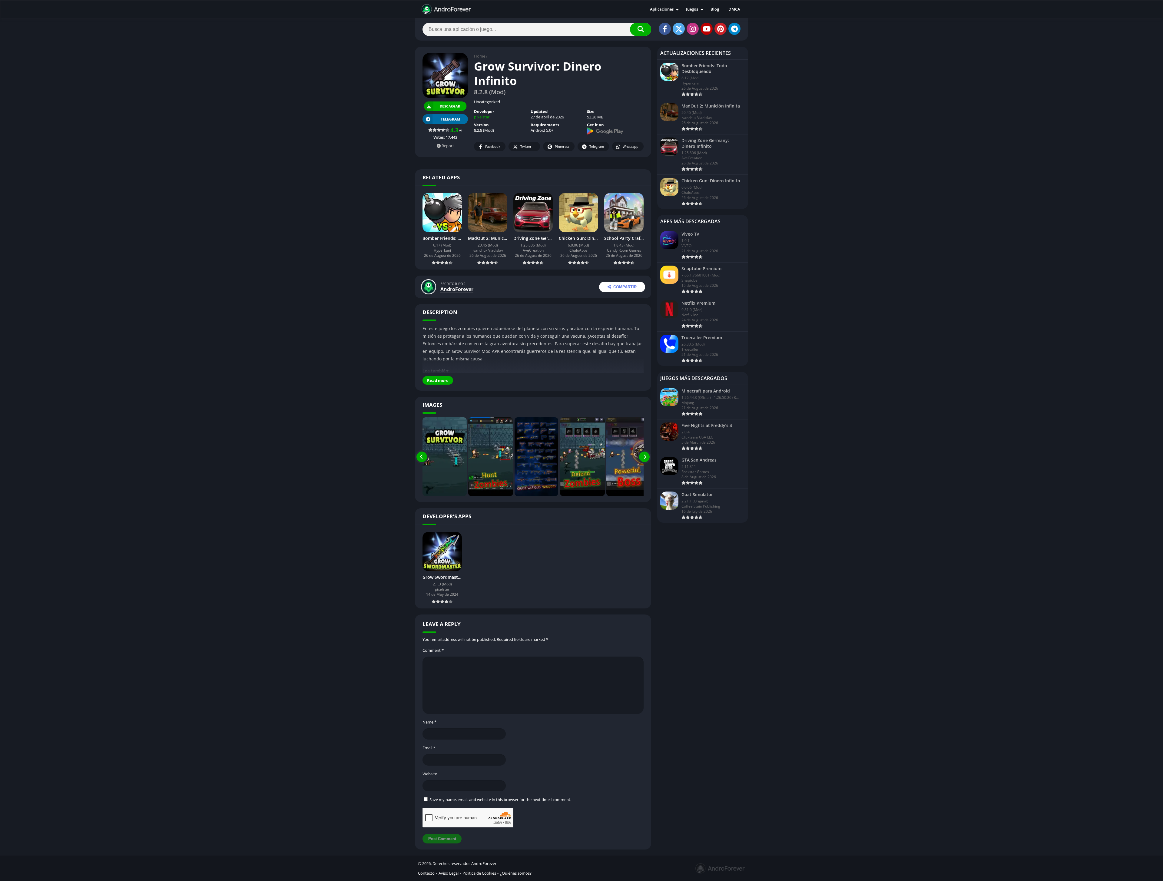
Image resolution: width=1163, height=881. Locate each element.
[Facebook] (665, 29)
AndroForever (456, 289)
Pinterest (562, 146)
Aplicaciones (662, 9)
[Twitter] (679, 29)
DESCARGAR (449, 106)
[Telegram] (734, 29)
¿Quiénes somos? (516, 873)
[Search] (640, 29)
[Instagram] (693, 29)
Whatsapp (630, 146)
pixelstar (481, 117)
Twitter (526, 146)
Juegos (692, 9)
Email (428, 747)
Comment (433, 650)
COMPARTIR (625, 287)
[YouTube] (707, 29)
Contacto (426, 873)
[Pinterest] (720, 29)
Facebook (492, 146)
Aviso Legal (449, 873)
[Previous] (422, 456)
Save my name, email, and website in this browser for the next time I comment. (500, 799)
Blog (715, 9)
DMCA (734, 9)
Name (429, 722)
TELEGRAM (450, 119)
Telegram (596, 146)
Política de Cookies (479, 873)
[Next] (644, 456)
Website (429, 774)
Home (479, 56)
